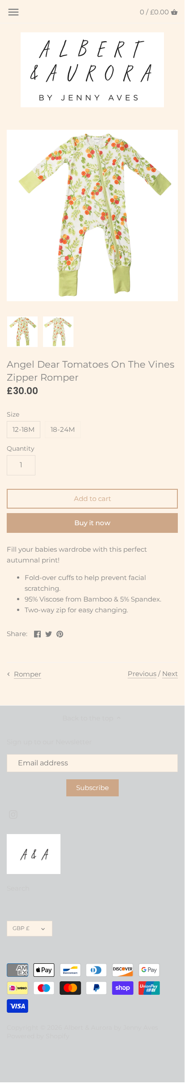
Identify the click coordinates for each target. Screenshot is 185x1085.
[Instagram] (13, 814)
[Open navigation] (13, 12)
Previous (142, 673)
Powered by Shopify (38, 1036)
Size (13, 414)
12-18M (23, 429)
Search (18, 888)
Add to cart (92, 498)
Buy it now (92, 522)
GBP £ (21, 928)
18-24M (63, 429)
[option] (22, 331)
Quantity (20, 448)
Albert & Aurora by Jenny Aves (111, 1027)
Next (170, 673)
